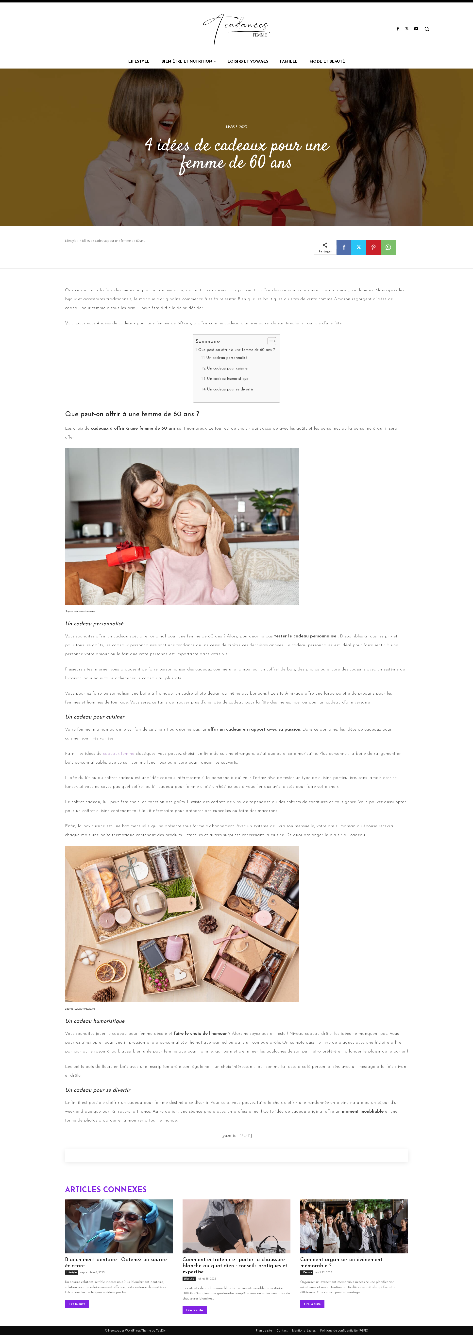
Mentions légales (304, 1330)
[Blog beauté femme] (236, 29)
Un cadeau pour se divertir (230, 389)
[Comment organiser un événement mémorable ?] (354, 1226)
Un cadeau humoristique (228, 379)
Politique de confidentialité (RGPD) (344, 1330)
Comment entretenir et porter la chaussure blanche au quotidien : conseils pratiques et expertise (235, 1266)
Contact (282, 1330)
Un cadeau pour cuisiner (228, 368)
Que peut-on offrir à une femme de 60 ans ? (236, 350)
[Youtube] (416, 29)
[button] (427, 29)
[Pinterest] (373, 247)
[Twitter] (407, 29)
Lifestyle (70, 241)
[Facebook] (397, 29)
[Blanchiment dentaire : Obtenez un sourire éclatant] (119, 1226)
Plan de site (264, 1330)
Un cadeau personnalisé (227, 358)
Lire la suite (77, 1304)
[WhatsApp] (388, 247)
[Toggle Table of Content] (269, 341)
